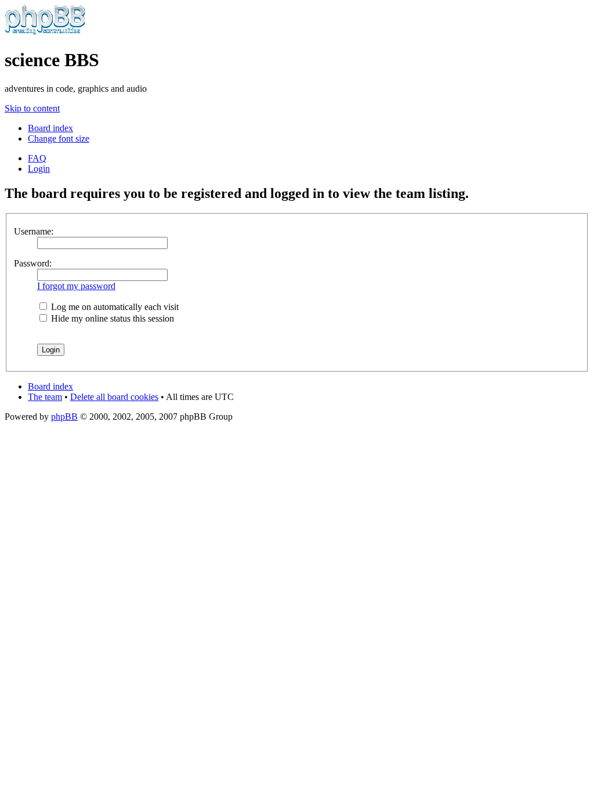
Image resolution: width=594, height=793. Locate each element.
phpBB (64, 416)
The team (45, 397)
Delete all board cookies (114, 397)
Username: (33, 231)
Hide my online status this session (111, 318)
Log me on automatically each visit (114, 307)
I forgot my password (76, 286)
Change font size (58, 138)
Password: (33, 263)
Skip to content (32, 108)
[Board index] (45, 32)
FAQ (37, 158)
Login (39, 169)
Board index (50, 128)
